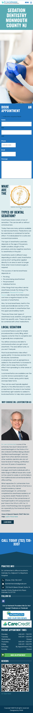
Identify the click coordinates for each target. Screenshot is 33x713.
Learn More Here (11, 517)
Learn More (8, 522)
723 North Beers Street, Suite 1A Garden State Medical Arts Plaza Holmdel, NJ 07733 (15, 589)
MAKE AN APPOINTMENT (18, 655)
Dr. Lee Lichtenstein (8, 444)
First (2, 127)
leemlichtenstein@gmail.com (15, 584)
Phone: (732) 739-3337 (13, 580)
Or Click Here (6, 694)
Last (2, 136)
